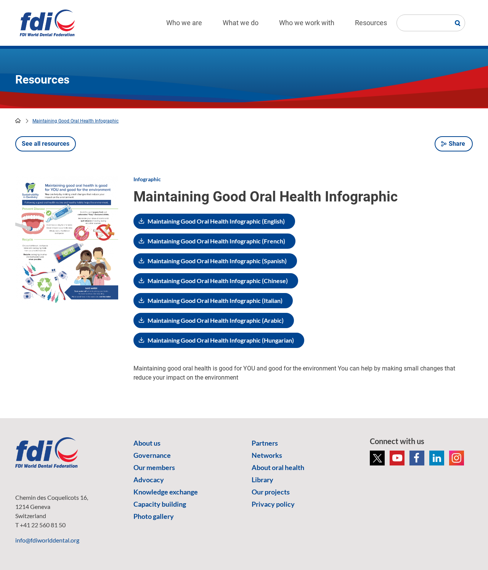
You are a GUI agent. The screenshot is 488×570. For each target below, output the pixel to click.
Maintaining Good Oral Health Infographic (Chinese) (218, 280)
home (18, 120)
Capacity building (159, 504)
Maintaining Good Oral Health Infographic (75, 121)
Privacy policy (273, 504)
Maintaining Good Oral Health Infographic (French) (216, 241)
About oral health (278, 467)
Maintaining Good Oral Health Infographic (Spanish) (217, 260)
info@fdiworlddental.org (47, 540)
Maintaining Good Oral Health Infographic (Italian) (215, 300)
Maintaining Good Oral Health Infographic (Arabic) (216, 320)
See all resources (45, 143)
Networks (267, 455)
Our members (154, 467)
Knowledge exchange (165, 492)
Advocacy (148, 479)
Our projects (271, 492)
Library (262, 479)
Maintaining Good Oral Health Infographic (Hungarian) (221, 340)
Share (457, 143)
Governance (152, 455)
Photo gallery (153, 516)
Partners (265, 443)
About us (147, 443)
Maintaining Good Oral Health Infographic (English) (216, 221)
